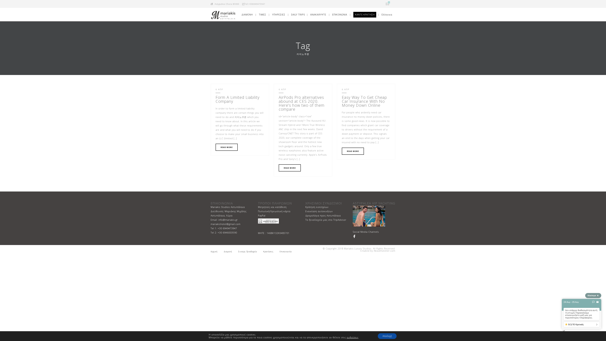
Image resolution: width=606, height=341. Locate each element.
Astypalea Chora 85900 (227, 4)
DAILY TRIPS (298, 14)
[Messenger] (593, 302)
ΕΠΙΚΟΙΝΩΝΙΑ (339, 14)
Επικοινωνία (286, 251)
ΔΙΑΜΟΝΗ (247, 14)
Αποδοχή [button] (387, 336)
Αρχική (214, 251)
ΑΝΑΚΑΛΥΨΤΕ (318, 14)
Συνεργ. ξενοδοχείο (247, 251)
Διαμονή (228, 251)
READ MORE (227, 147)
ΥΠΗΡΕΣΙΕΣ (278, 14)
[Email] (597, 302)
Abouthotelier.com (384, 250)
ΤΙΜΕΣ (262, 14)
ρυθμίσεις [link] (352, 337)
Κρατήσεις (268, 251)
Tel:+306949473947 (255, 4)
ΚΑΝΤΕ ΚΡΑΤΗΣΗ (365, 14)
